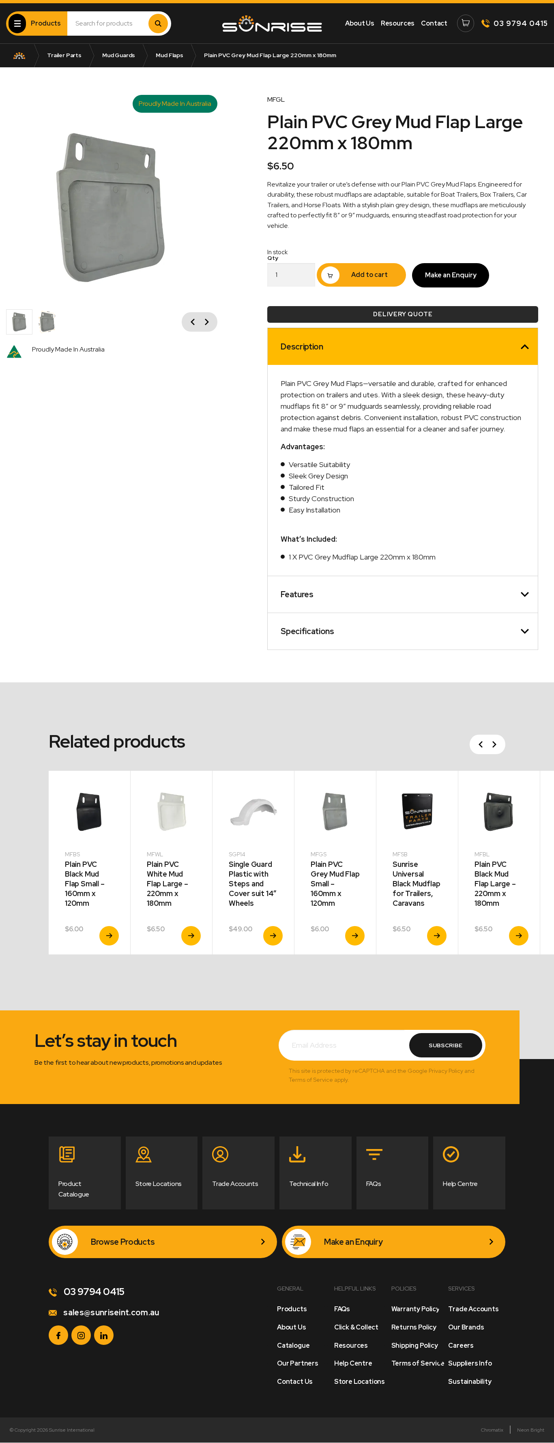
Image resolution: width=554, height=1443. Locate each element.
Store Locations (359, 1381)
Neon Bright (530, 1430)
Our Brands (466, 1327)
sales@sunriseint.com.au (110, 1312)
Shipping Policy (414, 1345)
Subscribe (445, 1045)
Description (302, 346)
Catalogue (293, 1345)
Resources (397, 23)
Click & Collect (356, 1327)
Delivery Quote (402, 314)
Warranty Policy (415, 1309)
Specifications (307, 631)
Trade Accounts (473, 1309)
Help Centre (353, 1363)
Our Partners (297, 1363)
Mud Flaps (169, 55)
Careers (461, 1345)
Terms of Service (417, 1363)
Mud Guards (118, 55)
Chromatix (492, 1430)
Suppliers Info (470, 1363)
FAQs (342, 1309)
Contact (434, 23)
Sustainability (469, 1381)
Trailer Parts (64, 55)
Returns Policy (413, 1327)
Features (297, 594)
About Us (359, 23)
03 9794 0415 (521, 23)
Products (292, 1309)
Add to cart (369, 274)
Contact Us (295, 1381)
